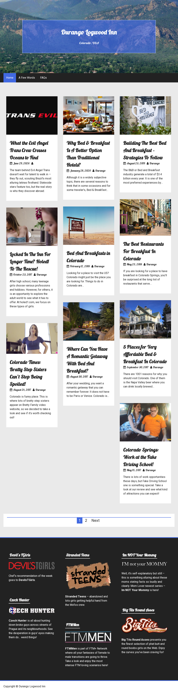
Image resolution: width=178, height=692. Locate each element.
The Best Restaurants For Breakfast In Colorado (143, 251)
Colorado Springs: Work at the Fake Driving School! (141, 457)
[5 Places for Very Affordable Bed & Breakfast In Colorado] (145, 337)
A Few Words (27, 77)
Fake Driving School (155, 481)
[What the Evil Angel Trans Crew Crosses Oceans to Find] (32, 133)
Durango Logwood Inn (89, 32)
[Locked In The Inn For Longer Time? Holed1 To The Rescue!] (32, 245)
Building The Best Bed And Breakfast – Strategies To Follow (144, 150)
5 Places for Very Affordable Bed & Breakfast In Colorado (145, 354)
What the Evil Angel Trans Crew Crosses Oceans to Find (29, 150)
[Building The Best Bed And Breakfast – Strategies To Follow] (145, 133)
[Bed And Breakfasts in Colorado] (88, 244)
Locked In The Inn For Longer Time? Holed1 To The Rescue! (30, 261)
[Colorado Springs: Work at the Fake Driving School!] (145, 440)
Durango (100, 170)
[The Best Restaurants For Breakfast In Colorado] (145, 234)
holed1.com (27, 302)
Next (95, 520)
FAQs (43, 77)
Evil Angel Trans (40, 170)
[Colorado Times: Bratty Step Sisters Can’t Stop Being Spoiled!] (32, 353)
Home (9, 77)
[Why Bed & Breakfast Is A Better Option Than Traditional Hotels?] (88, 133)
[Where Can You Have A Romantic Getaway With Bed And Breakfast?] (88, 339)
